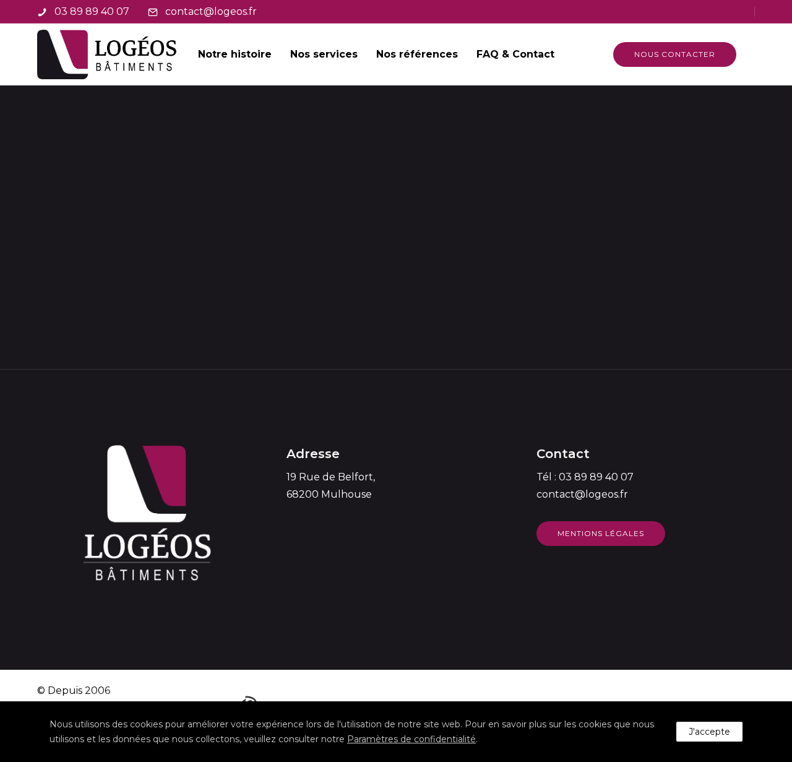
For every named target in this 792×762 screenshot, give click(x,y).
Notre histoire (235, 54)
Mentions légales (600, 533)
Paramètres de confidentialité (411, 739)
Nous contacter (674, 54)
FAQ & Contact (515, 54)
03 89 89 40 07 (91, 11)
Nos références (417, 54)
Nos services (324, 54)
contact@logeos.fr (211, 11)
